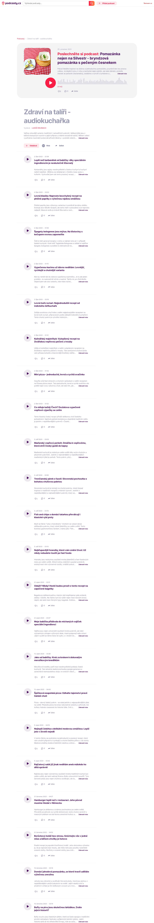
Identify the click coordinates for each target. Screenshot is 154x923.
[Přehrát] (50, 83)
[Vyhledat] (92, 3)
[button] (106, 3)
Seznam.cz (148, 3)
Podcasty (21, 39)
